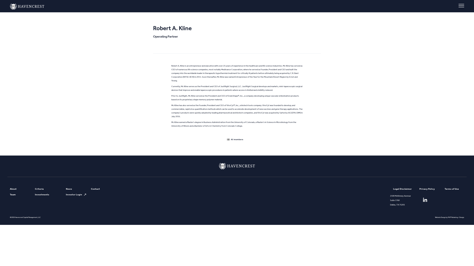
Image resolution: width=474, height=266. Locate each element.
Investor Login (74, 194)
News (69, 189)
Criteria (39, 189)
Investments (42, 194)
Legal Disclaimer (402, 189)
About (13, 189)
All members (237, 139)
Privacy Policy (427, 189)
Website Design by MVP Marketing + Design (449, 217)
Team (13, 194)
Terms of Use (452, 189)
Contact (95, 189)
